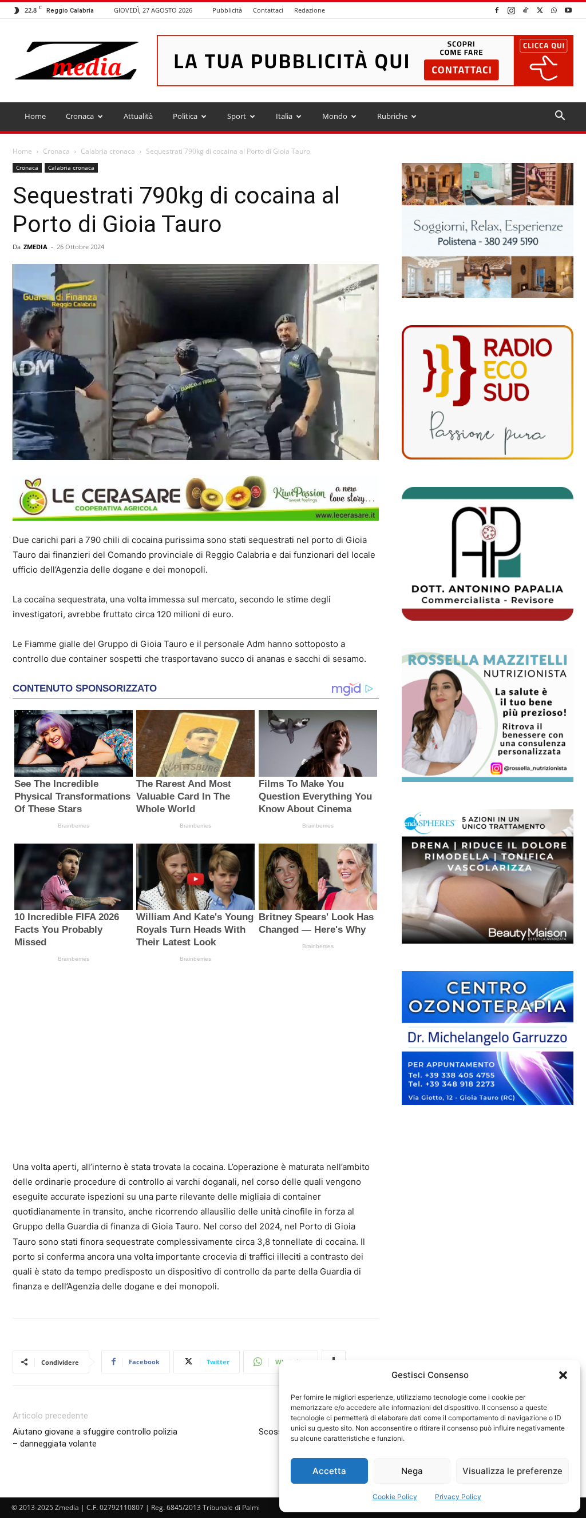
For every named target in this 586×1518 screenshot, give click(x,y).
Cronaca (80, 116)
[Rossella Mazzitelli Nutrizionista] (487, 715)
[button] (563, 1375)
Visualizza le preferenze (512, 1470)
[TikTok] (525, 10)
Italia (284, 116)
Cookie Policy (395, 1496)
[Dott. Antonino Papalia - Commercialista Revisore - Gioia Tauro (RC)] (487, 554)
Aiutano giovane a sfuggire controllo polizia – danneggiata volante (95, 1438)
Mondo (334, 116)
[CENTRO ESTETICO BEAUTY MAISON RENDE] (487, 876)
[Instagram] (511, 10)
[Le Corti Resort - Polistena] (487, 230)
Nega (412, 1470)
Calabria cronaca (108, 151)
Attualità (138, 116)
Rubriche (392, 116)
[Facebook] (496, 10)
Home (35, 116)
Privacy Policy (458, 1496)
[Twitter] (539, 10)
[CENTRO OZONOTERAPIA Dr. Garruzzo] (487, 1038)
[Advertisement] (196, 1065)
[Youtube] (568, 10)
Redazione (309, 10)
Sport (236, 116)
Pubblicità (227, 10)
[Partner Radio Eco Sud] (487, 392)
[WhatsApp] (554, 10)
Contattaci (268, 10)
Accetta (329, 1470)
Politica (185, 116)
